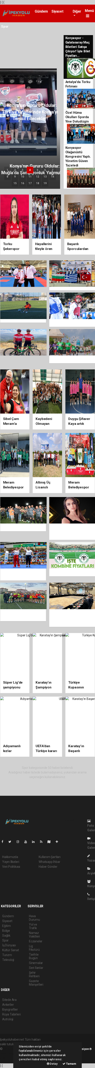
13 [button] (45, 176)
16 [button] (22, 183)
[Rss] (43, 841)
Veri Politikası (11, 866)
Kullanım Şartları (50, 857)
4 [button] (30, 170)
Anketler (8, 1004)
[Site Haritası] (51, 841)
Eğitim (6, 926)
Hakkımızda (10, 857)
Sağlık (6, 935)
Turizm (7, 955)
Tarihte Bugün (34, 956)
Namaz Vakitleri (34, 934)
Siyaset (57, 11)
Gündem (41, 11)
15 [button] (15, 183)
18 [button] (37, 183)
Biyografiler (10, 1009)
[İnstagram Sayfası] (20, 841)
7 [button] (52, 170)
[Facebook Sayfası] (4, 841)
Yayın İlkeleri (10, 862)
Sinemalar (36, 963)
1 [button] (7, 170)
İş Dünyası (9, 945)
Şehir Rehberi (34, 974)
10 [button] (22, 176)
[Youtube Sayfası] (27, 841)
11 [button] (30, 176)
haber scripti (8, 1053)
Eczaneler (35, 941)
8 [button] (7, 176)
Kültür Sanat (10, 950)
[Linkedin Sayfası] (35, 841)
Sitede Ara (9, 1000)
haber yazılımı (12, 1049)
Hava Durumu (34, 917)
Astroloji (7, 1019)
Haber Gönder (48, 866)
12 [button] (37, 176)
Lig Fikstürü (34, 947)
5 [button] (37, 170)
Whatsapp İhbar (49, 862)
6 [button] (45, 170)
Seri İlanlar (36, 968)
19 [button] (45, 183)
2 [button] (15, 170)
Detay (53, 1063)
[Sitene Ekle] (59, 841)
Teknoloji (8, 960)
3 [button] (22, 170)
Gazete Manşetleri (36, 982)
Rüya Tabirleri (11, 1014)
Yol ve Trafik (33, 926)
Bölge (6, 930)
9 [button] (15, 176)
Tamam (70, 1063)
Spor (5, 940)
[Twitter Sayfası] (11, 841)
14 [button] (52, 176)
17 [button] (30, 183)
